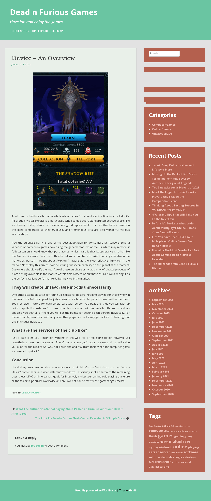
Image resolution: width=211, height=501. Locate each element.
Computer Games (31, 392)
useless (176, 462)
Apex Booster (155, 426)
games (166, 435)
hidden (164, 441)
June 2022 (158, 322)
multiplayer (179, 441)
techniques (156, 462)
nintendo (166, 447)
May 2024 (158, 304)
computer (156, 431)
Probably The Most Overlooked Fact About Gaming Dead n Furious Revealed (175, 255)
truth (167, 462)
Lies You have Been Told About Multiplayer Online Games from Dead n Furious (173, 241)
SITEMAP (57, 31)
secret (154, 452)
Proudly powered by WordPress (95, 490)
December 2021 (162, 327)
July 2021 (158, 349)
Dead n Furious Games (54, 12)
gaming (179, 436)
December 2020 (162, 380)
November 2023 (162, 309)
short (173, 453)
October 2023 (161, 313)
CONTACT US (20, 31)
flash (153, 436)
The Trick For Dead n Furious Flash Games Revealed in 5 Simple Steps (80, 418)
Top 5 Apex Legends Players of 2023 (175, 187)
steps (164, 457)
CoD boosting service (180, 426)
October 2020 (161, 389)
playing (193, 447)
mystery (154, 447)
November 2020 (162, 385)
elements (179, 431)
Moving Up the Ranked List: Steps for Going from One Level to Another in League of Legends (174, 178)
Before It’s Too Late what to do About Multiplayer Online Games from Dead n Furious (174, 228)
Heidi (132, 490)
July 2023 (158, 318)
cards (166, 425)
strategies (176, 457)
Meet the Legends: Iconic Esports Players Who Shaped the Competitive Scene (174, 196)
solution (154, 457)
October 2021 (161, 336)
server (165, 452)
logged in (37, 445)
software (191, 452)
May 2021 (158, 358)
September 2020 (163, 394)
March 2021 (159, 367)
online (180, 446)
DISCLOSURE (40, 31)
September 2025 (163, 300)
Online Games (161, 129)
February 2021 (161, 371)
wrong (164, 467)
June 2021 (158, 354)
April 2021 (158, 362)
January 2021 (160, 376)
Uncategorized (162, 133)
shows (179, 452)
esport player (191, 431)
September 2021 (163, 340)
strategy (190, 457)
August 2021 (160, 344)
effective (169, 431)
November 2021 (162, 331)
